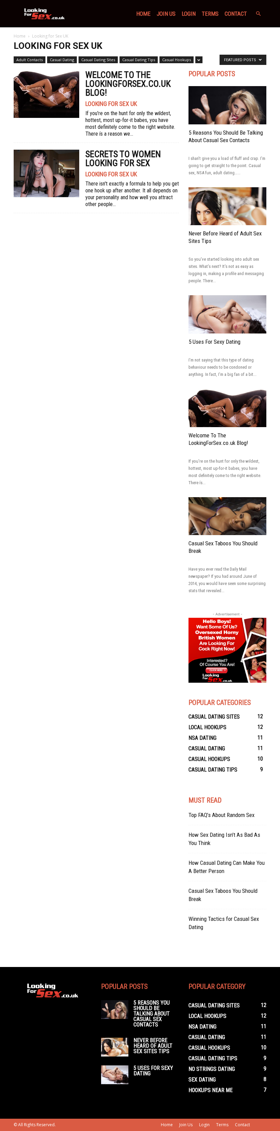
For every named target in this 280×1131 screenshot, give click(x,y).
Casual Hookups (176, 59)
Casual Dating (62, 59)
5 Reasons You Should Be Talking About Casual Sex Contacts (152, 1013)
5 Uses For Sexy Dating (214, 341)
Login (189, 13)
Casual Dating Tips (138, 59)
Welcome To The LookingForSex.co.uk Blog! (128, 84)
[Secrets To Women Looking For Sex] (46, 173)
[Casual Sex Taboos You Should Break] (227, 516)
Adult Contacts (29, 59)
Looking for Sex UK (111, 104)
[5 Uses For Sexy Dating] (227, 314)
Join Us (166, 13)
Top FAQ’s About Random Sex (221, 815)
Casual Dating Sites (98, 59)
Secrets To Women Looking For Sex (123, 158)
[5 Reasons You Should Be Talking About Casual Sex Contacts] (227, 105)
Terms (210, 13)
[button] (258, 14)
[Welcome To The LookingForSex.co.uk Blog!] (46, 94)
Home (143, 13)
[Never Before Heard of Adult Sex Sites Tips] (227, 206)
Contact (236, 13)
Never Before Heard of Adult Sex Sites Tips (153, 1045)
